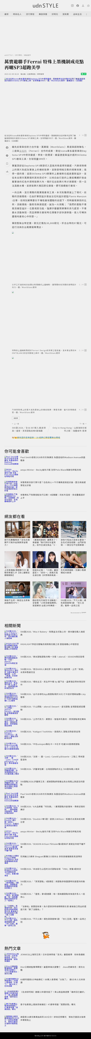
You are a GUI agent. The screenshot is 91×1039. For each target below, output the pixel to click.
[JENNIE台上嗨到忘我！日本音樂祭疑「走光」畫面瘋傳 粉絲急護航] (11, 958)
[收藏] (7, 163)
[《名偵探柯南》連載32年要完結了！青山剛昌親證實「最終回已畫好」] (11, 995)
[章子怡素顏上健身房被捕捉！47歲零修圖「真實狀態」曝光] (11, 1008)
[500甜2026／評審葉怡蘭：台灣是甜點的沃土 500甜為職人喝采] (11, 772)
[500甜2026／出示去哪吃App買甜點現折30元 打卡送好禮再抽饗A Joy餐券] (11, 697)
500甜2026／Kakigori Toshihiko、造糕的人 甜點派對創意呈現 (50, 731)
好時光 (55, 14)
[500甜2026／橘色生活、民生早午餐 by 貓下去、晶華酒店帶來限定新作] (11, 685)
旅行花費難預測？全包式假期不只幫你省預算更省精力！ (17, 542)
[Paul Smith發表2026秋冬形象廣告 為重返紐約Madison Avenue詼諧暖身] (11, 461)
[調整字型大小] (7, 171)
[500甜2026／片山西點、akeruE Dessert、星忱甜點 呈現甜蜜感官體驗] (11, 710)
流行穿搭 (30, 14)
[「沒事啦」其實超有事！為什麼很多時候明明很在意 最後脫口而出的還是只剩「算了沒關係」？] (11, 910)
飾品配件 (27, 55)
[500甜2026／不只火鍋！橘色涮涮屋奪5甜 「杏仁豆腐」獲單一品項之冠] (11, 922)
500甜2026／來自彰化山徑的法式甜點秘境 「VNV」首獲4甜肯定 (50, 868)
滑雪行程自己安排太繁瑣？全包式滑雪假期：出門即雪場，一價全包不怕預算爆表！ (73, 542)
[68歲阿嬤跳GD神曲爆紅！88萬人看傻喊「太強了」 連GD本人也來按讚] (11, 983)
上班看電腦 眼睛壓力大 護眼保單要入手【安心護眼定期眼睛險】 (17, 573)
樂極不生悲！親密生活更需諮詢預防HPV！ (17, 601)
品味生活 (77, 14)
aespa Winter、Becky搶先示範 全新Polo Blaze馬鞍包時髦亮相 (50, 469)
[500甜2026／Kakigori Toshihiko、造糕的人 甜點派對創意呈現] (11, 735)
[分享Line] (7, 155)
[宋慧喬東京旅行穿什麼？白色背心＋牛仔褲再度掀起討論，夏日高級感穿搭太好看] (11, 486)
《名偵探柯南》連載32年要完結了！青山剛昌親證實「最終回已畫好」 (53, 991)
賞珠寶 (65, 14)
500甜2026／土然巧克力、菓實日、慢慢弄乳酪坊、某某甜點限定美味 (53, 719)
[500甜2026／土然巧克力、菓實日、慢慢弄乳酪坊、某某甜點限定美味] (11, 722)
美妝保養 (43, 14)
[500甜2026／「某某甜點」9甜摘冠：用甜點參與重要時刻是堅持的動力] (11, 885)
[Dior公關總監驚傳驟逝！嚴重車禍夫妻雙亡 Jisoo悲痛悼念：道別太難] (11, 970)
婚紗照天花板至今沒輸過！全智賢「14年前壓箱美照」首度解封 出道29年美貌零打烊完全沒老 (45, 603)
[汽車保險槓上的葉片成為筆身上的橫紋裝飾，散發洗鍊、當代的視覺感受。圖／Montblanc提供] (49, 382)
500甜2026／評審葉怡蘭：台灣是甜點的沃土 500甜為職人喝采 (50, 769)
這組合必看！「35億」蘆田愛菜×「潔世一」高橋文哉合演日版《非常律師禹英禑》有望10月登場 (45, 573)
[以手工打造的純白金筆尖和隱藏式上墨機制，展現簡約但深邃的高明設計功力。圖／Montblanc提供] (49, 257)
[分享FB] (7, 147)
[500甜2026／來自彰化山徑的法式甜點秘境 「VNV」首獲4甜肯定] (11, 872)
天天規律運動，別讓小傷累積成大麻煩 (73, 571)
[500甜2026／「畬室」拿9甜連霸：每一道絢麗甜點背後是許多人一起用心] (11, 897)
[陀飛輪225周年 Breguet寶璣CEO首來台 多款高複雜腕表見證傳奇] (11, 860)
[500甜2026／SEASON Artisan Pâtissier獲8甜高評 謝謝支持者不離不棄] (11, 847)
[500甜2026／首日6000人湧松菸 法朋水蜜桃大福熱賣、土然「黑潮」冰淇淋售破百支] (11, 672)
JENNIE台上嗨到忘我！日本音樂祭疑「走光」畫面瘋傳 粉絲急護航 (52, 954)
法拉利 (16, 418)
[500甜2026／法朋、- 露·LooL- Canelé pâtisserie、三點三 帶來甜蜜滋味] (11, 760)
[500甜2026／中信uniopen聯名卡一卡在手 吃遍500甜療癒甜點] (11, 747)
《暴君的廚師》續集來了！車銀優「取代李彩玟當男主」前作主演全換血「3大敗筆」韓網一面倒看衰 (45, 542)
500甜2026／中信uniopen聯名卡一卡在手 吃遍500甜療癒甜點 (50, 744)
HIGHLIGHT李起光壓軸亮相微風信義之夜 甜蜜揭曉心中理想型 (49, 644)
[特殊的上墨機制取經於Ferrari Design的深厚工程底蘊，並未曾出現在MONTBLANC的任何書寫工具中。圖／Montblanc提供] (49, 319)
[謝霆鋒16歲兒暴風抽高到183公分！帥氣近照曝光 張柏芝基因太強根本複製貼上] (11, 1020)
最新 (6, 14)
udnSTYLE (8, 55)
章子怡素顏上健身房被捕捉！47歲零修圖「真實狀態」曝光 (48, 1004)
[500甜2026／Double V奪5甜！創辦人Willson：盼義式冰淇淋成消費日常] (11, 822)
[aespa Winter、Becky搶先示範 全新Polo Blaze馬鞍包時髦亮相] (11, 473)
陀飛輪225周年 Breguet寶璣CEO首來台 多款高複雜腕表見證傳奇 (51, 856)
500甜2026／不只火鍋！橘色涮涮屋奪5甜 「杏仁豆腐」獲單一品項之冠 (73, 603)
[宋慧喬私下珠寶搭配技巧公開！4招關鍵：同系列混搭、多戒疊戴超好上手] (11, 498)
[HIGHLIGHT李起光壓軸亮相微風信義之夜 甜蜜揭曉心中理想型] (11, 647)
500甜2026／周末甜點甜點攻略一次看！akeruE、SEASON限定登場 (52, 656)
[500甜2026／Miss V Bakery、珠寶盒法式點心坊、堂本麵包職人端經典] (11, 635)
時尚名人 (17, 14)
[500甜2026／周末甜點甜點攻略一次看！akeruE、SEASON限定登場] (11, 660)
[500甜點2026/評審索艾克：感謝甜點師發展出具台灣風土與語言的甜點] (11, 785)
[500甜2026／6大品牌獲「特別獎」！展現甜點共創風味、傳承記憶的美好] (11, 810)
